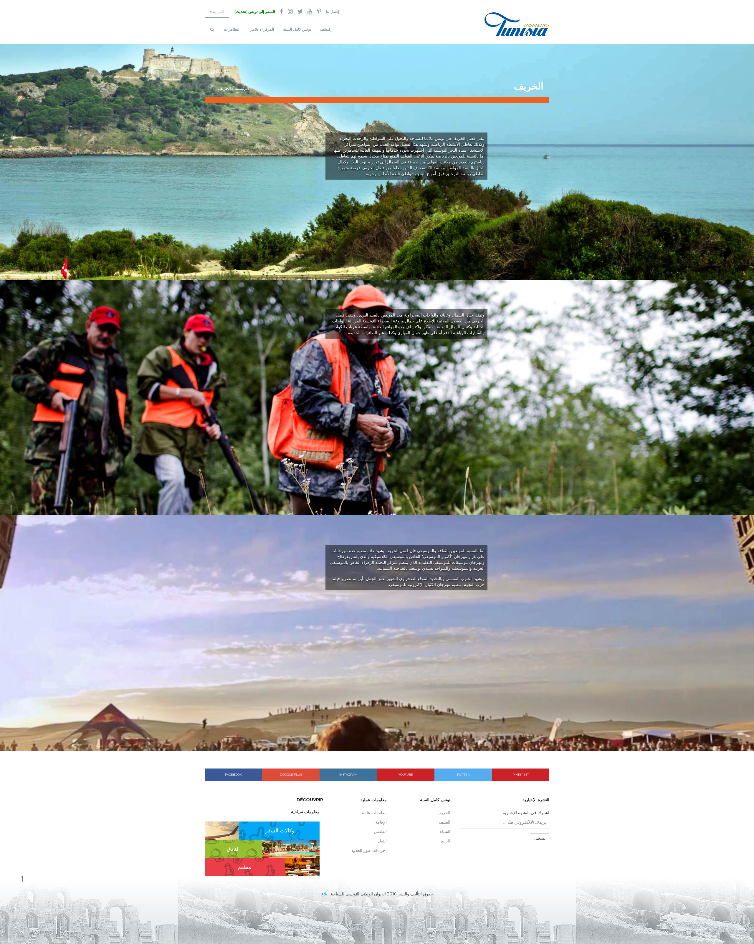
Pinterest (520, 774)
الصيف (444, 822)
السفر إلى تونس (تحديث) (254, 11)
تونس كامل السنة (297, 29)
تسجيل (539, 838)
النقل (382, 841)
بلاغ (324, 894)
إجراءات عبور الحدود (369, 850)
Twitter (463, 774)
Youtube (405, 774)
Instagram (348, 774)
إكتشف (326, 29)
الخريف (443, 812)
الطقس (380, 831)
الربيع (445, 841)
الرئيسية (242, 88)
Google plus (291, 774)
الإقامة (381, 822)
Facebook (233, 774)
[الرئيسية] (517, 24)
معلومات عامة (374, 812)
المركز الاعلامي (261, 29)
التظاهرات (232, 29)
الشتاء (445, 831)
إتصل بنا (332, 11)
